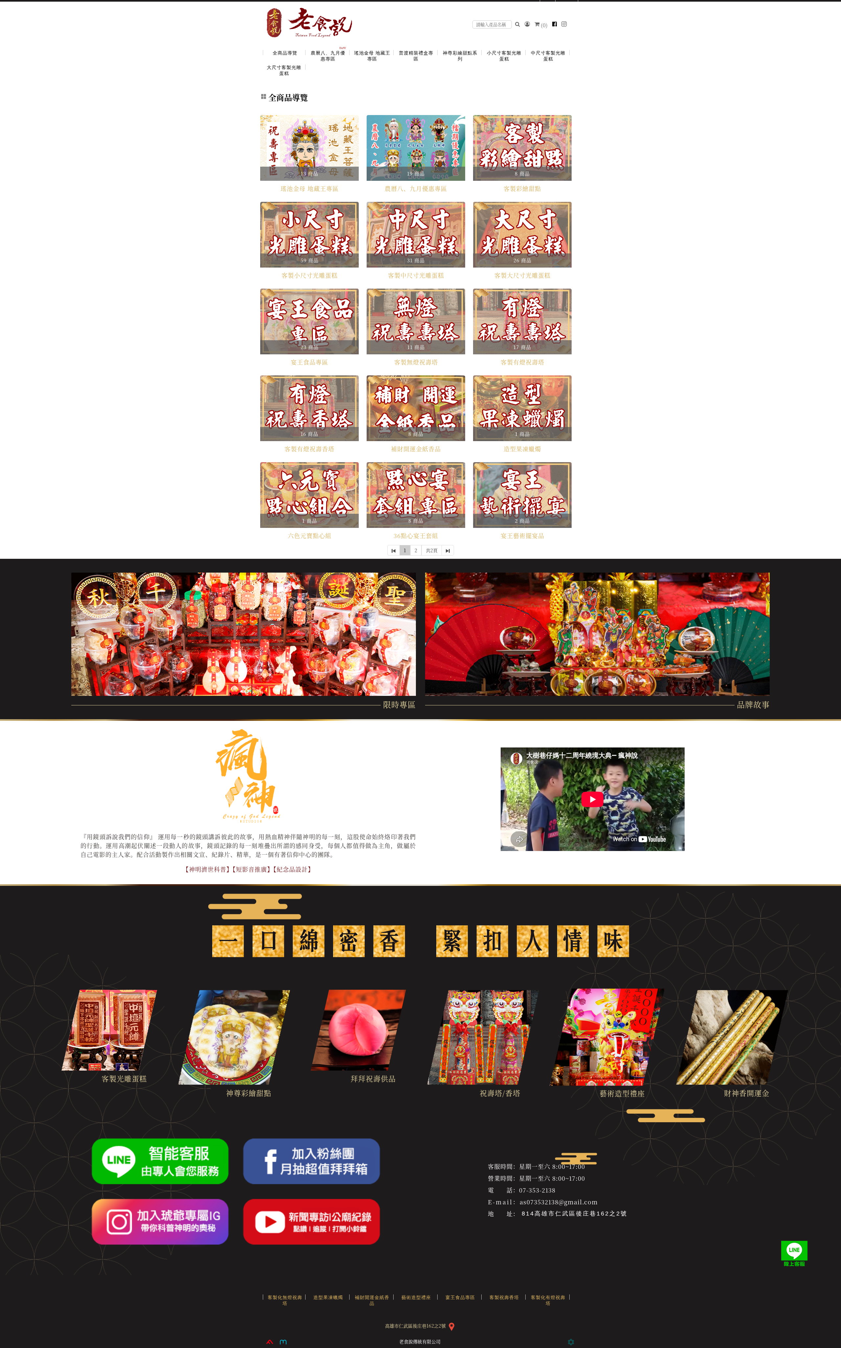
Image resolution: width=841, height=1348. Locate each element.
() (544, 25)
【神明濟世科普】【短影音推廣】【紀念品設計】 (248, 869)
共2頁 (432, 550)
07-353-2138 (537, 1190)
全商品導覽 (288, 97)
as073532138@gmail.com (559, 1201)
